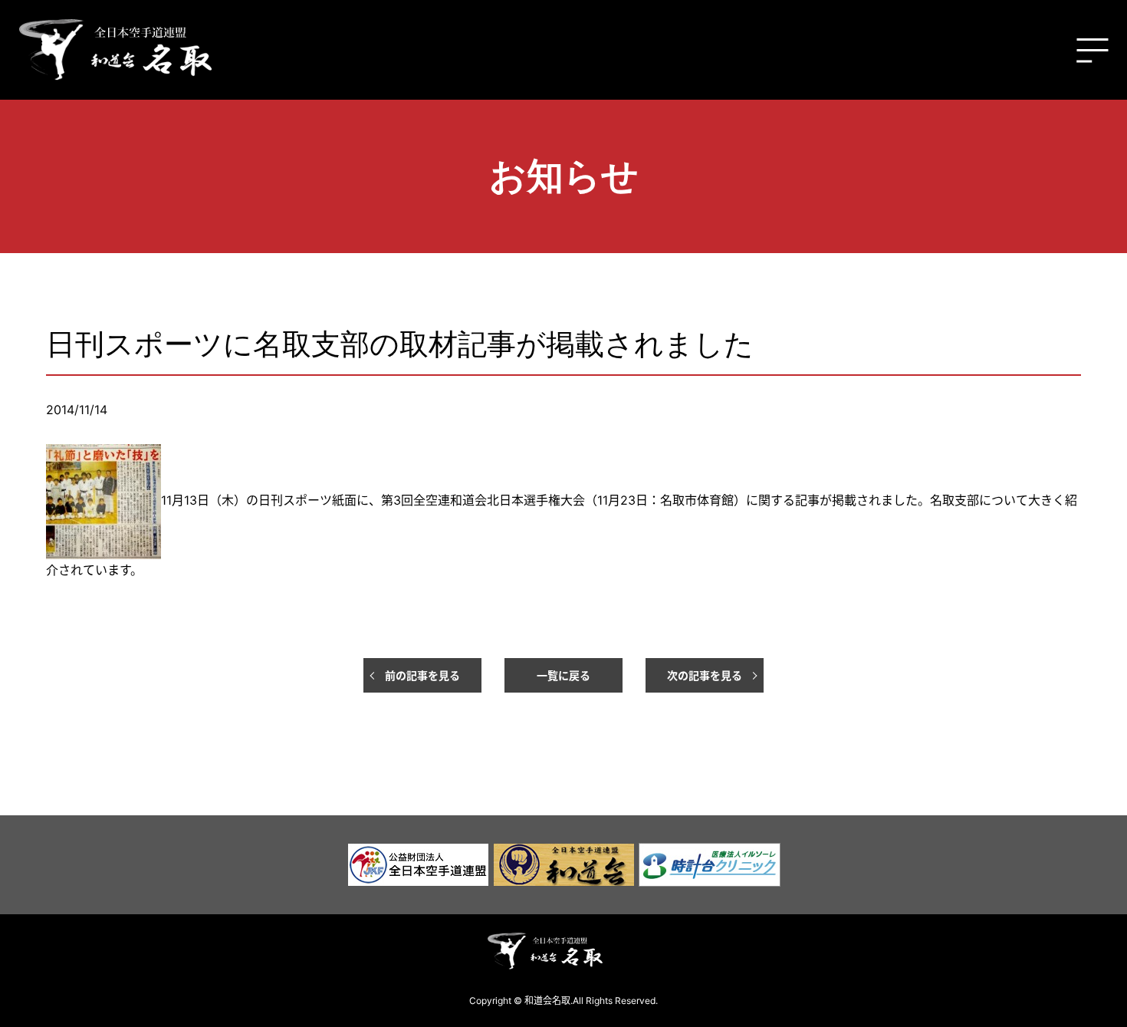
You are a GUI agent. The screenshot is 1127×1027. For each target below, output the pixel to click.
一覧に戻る (563, 675)
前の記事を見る (422, 675)
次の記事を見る (704, 675)
